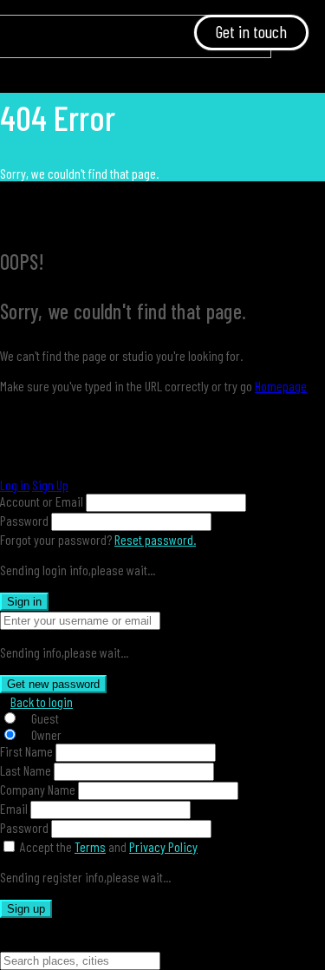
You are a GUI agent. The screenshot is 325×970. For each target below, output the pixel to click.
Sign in (24, 601)
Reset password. (155, 539)
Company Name (37, 789)
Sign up (26, 908)
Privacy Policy (163, 846)
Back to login (41, 701)
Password (24, 520)
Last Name (25, 770)
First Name (26, 751)
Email (14, 808)
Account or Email (41, 501)
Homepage (281, 385)
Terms (90, 846)
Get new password (53, 684)
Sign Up (50, 484)
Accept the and (109, 846)
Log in (14, 484)
